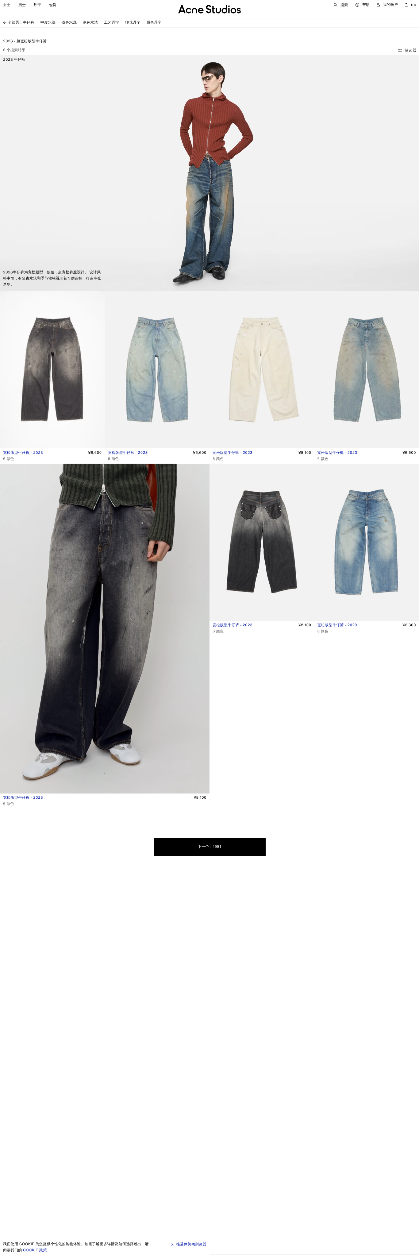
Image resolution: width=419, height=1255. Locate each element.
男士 (22, 4)
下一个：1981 (209, 846)
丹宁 (37, 4)
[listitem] (7, 438)
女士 (7, 4)
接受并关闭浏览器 (191, 1244)
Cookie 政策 (35, 1250)
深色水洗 (90, 22)
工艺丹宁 (111, 22)
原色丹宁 (154, 22)
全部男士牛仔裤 (21, 22)
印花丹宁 (132, 22)
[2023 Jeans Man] (209, 173)
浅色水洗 (69, 22)
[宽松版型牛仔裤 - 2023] (52, 377)
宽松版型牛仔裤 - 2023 (23, 452)
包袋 (52, 4)
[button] (407, 50)
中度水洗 (48, 22)
